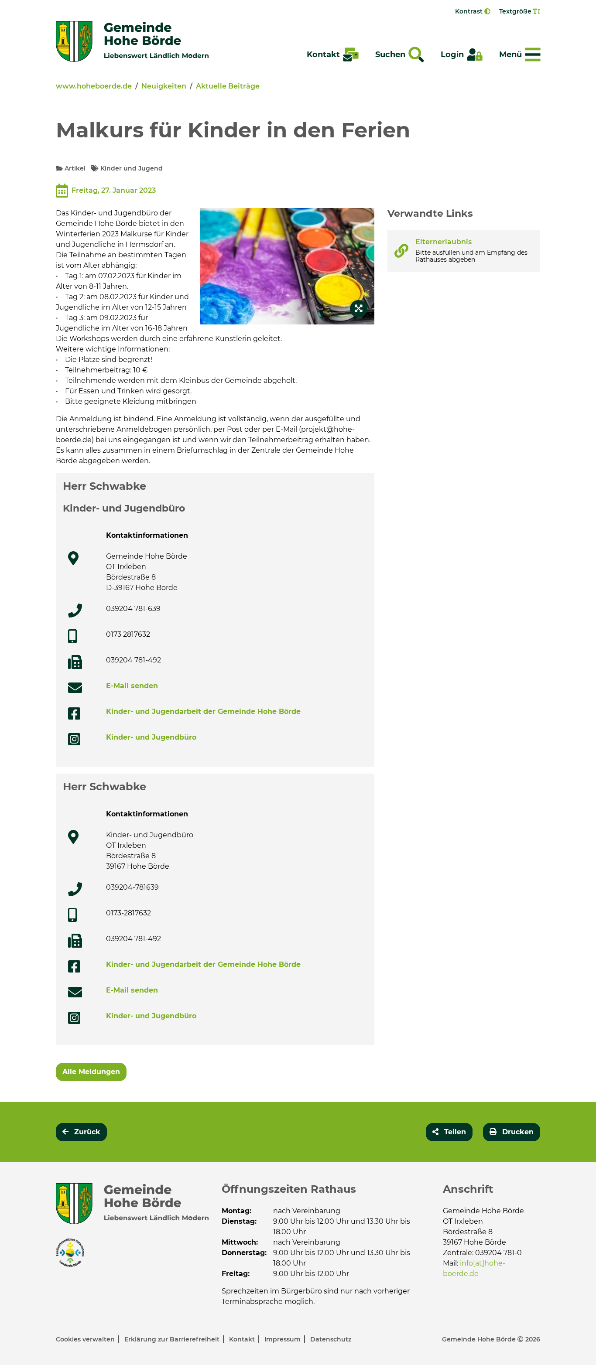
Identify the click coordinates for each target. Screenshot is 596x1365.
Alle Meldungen (91, 1072)
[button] (449, 1132)
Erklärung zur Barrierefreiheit (172, 1339)
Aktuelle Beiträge (228, 86)
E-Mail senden (132, 686)
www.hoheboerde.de (94, 86)
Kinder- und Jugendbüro (151, 737)
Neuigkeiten (163, 86)
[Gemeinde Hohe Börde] (132, 41)
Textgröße (516, 11)
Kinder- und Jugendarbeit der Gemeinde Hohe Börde (203, 711)
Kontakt (243, 1339)
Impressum (283, 1339)
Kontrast (469, 11)
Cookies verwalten (86, 1339)
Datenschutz (330, 1339)
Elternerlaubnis (443, 242)
